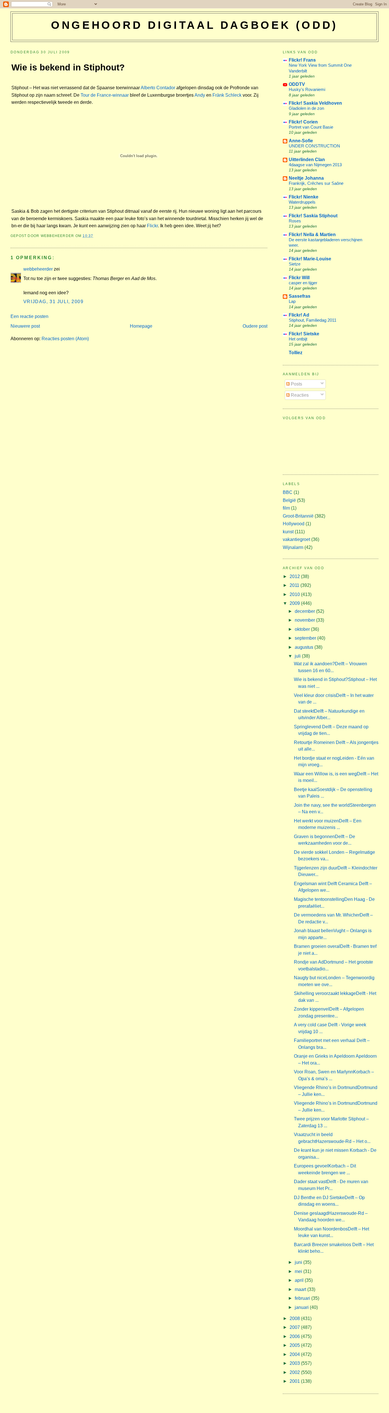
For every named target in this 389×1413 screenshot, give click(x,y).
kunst (288, 531)
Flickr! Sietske (304, 333)
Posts (296, 384)
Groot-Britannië (298, 516)
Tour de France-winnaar (105, 95)
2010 (295, 594)
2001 (295, 1381)
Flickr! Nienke (303, 196)
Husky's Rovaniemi (307, 89)
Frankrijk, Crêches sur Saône (316, 183)
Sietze (294, 263)
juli (298, 656)
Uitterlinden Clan (307, 159)
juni (299, 1262)
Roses (295, 220)
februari (303, 1298)
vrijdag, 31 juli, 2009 (53, 301)
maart (301, 1289)
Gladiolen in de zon (306, 108)
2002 (295, 1372)
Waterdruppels (302, 202)
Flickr (152, 225)
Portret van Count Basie (311, 127)
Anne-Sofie (301, 140)
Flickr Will (299, 277)
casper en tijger (303, 282)
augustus (304, 647)
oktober (303, 629)
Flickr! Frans (302, 60)
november (305, 620)
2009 (295, 603)
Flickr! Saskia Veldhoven (315, 103)
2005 (295, 1345)
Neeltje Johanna (306, 178)
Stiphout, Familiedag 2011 (312, 320)
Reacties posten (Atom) (65, 338)
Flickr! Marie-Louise (310, 258)
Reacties (299, 395)
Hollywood (293, 523)
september (306, 638)
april (300, 1280)
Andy (200, 95)
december (305, 611)
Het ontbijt (298, 338)
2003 (295, 1363)
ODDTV (297, 84)
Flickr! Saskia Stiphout (313, 215)
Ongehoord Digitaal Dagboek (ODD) (194, 25)
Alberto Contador (158, 87)
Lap (292, 301)
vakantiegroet (296, 539)
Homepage (141, 326)
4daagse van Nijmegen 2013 (315, 164)
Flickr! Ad (299, 315)
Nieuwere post (25, 326)
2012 (295, 576)
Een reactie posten (29, 316)
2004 (295, 1354)
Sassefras (299, 296)
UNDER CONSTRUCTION (314, 145)
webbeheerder (38, 269)
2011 (295, 585)
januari (302, 1307)
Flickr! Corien (303, 121)
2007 (295, 1327)
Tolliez (295, 352)
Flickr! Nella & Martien (312, 234)
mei (299, 1271)
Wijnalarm (293, 547)
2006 (295, 1336)
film (286, 508)
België (289, 500)
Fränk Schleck (226, 95)
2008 (295, 1318)
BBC (287, 492)
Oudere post (255, 326)
